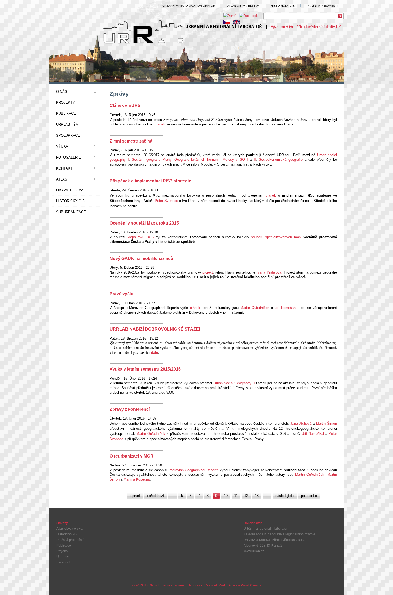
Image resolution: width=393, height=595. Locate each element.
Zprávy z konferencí (130, 409)
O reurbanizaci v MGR (131, 456)
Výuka (62, 146)
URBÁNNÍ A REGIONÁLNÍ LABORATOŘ (188, 5)
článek (271, 195)
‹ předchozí (155, 496)
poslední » (309, 496)
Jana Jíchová (300, 423)
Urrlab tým (63, 557)
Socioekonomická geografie (280, 160)
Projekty (65, 103)
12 (246, 496)
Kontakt (64, 168)
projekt (207, 272)
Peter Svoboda (166, 201)
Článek (160, 124)
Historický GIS (70, 201)
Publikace (66, 114)
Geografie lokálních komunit (195, 160)
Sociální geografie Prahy (151, 160)
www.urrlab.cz (254, 551)
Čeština (226, 22)
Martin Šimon (326, 423)
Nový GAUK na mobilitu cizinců (141, 258)
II (255, 160)
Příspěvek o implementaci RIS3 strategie (150, 181)
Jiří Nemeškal (285, 308)
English (236, 22)
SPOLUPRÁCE (68, 135)
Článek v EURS (125, 105)
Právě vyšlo (121, 293)
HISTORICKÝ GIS (283, 5)
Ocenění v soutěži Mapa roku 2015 (144, 223)
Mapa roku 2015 (140, 237)
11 (236, 496)
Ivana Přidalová (268, 272)
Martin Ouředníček (254, 308)
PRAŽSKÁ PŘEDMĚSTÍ (322, 5)
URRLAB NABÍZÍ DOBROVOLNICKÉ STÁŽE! (155, 329)
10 (226, 496)
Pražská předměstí (69, 540)
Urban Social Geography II (234, 383)
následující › (284, 496)
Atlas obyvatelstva (69, 184)
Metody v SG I (235, 160)
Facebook (63, 562)
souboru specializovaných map (275, 237)
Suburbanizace (71, 212)
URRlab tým (67, 124)
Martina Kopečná (137, 479)
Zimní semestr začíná (131, 141)
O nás (61, 92)
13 (257, 496)
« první (134, 496)
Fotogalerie (68, 157)
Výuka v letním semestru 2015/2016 (145, 369)
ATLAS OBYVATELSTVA (243, 5)
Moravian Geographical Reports (194, 470)
